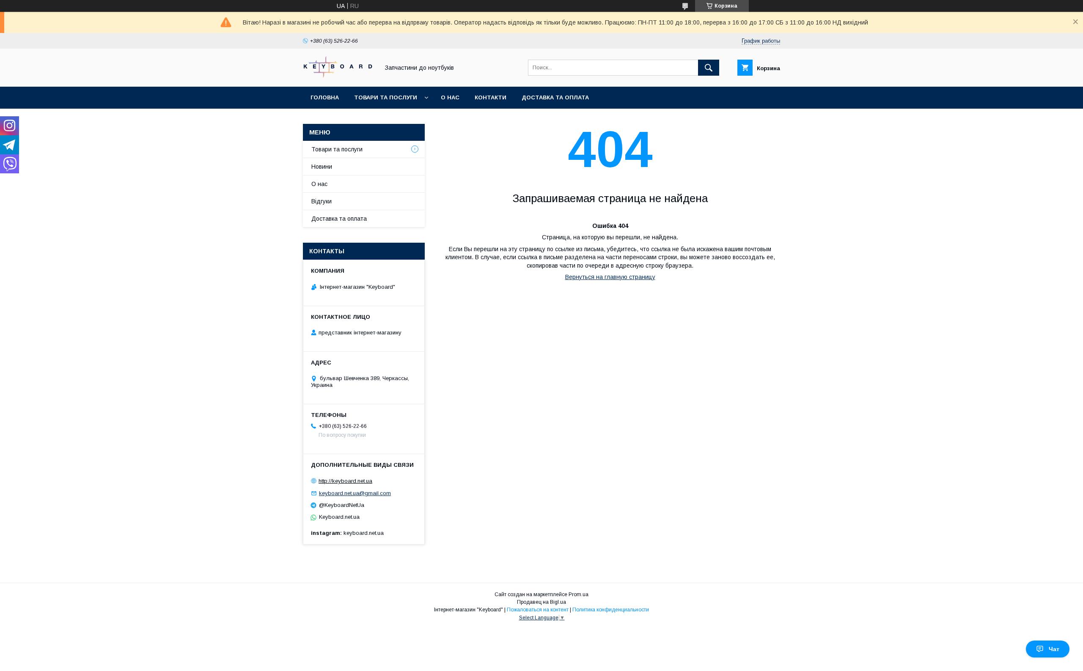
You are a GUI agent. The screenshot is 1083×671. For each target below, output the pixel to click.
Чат (1054, 649)
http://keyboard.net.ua (345, 481)
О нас (450, 97)
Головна (325, 97)
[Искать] (708, 68)
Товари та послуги (385, 97)
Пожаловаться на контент (538, 610)
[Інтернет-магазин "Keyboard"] (339, 75)
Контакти (490, 97)
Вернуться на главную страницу (610, 277)
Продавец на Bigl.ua (541, 602)
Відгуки (321, 201)
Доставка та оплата (555, 97)
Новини (321, 166)
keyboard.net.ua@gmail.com (355, 493)
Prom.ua (578, 594)
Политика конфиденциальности (610, 610)
